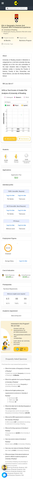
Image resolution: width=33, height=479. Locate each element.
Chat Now (21, 349)
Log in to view (10, 195)
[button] (2, 3)
